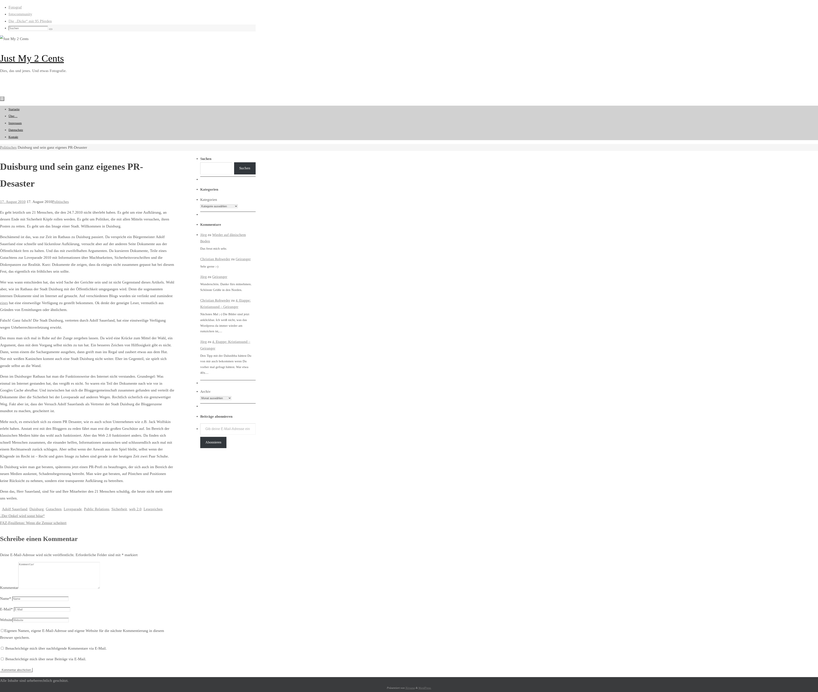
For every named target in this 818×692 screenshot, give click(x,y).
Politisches (8, 147)
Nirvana (410, 687)
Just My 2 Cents (32, 58)
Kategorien (208, 200)
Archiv (205, 392)
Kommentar (9, 588)
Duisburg (36, 509)
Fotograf (15, 7)
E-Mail (6, 609)
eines (4, 303)
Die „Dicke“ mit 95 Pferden (30, 21)
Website (6, 620)
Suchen (244, 168)
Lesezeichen (153, 509)
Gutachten (54, 509)
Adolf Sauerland (14, 509)
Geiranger (243, 259)
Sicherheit (119, 509)
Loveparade (73, 509)
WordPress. (424, 687)
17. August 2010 (13, 202)
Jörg (203, 235)
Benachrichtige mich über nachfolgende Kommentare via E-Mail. (56, 648)
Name (5, 598)
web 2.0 (135, 509)
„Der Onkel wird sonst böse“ (22, 516)
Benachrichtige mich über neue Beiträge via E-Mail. (45, 659)
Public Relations (96, 509)
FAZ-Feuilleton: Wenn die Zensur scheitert (33, 523)
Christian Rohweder (215, 259)
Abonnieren (213, 442)
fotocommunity (20, 14)
